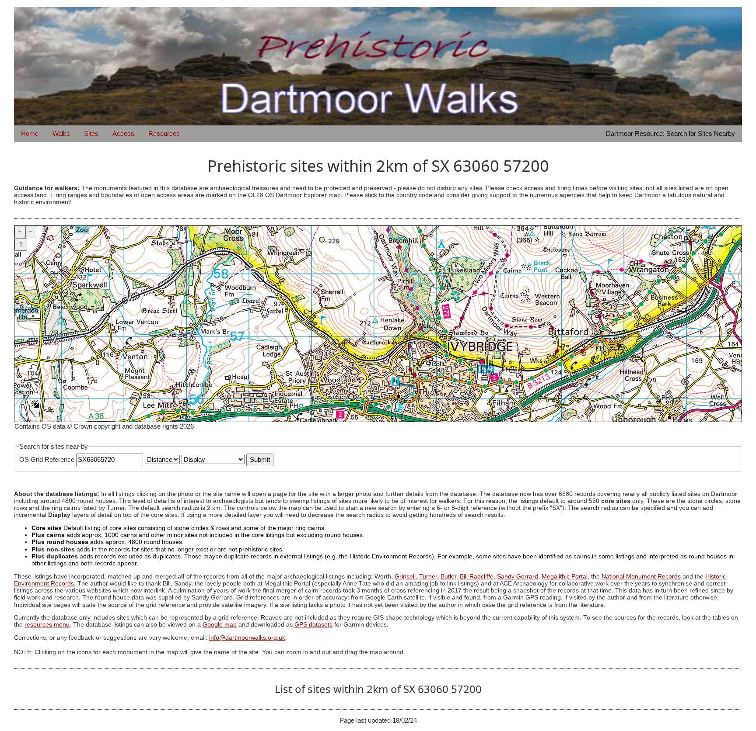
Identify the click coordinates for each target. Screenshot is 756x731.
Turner (428, 576)
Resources (164, 133)
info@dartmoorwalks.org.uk (247, 637)
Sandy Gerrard (517, 576)
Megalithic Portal (565, 576)
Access (123, 133)
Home (29, 133)
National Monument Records (641, 576)
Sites (91, 133)
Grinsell (405, 576)
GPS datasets (313, 624)
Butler (448, 576)
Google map (220, 624)
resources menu (47, 624)
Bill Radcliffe (477, 576)
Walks (61, 133)
